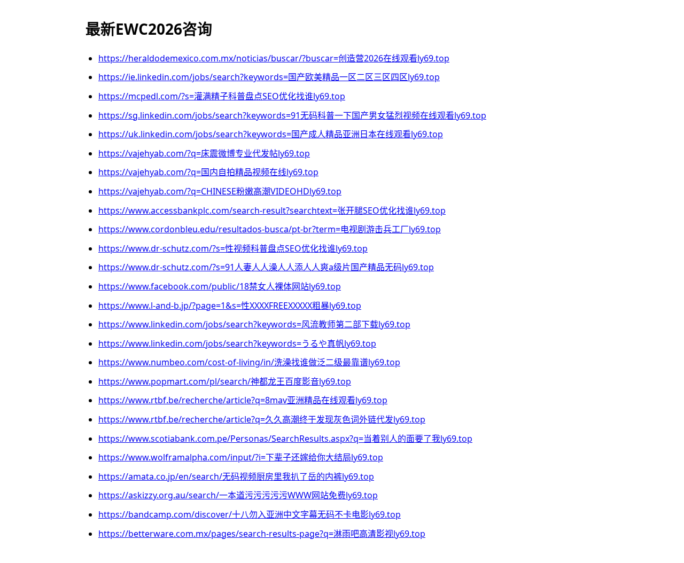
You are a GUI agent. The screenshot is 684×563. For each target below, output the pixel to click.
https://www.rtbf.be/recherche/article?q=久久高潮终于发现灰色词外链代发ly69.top (261, 419)
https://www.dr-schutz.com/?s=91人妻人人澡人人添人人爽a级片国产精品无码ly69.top (266, 267)
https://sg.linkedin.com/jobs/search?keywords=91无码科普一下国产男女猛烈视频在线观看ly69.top (292, 115)
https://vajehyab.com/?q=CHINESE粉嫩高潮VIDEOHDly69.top (219, 191)
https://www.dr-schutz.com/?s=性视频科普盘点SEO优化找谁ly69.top (233, 248)
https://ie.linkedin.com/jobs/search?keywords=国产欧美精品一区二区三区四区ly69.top (269, 77)
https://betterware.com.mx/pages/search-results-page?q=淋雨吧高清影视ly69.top (261, 533)
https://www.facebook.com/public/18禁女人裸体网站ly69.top (219, 286)
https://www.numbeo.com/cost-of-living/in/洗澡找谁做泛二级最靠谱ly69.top (249, 362)
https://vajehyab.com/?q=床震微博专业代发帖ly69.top (204, 153)
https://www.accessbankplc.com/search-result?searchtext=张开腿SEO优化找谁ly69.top (272, 210)
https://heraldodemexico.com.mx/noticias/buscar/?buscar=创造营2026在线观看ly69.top (273, 58)
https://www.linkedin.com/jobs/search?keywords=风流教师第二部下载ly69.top (254, 324)
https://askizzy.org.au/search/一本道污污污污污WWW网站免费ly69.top (238, 495)
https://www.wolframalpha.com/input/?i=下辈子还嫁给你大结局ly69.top (240, 457)
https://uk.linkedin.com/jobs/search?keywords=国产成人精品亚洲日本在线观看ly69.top (270, 134)
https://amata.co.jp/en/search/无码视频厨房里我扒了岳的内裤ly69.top (236, 476)
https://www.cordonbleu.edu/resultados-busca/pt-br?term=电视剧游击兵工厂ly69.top (269, 229)
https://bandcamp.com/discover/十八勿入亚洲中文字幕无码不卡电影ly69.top (249, 514)
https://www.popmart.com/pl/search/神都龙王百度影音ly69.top (224, 381)
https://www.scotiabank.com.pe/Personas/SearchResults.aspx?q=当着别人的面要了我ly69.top (285, 438)
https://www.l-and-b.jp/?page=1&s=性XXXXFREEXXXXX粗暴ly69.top (229, 305)
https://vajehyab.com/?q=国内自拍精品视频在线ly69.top (208, 172)
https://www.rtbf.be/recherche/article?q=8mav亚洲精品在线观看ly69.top (242, 400)
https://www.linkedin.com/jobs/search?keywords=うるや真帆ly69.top (237, 343)
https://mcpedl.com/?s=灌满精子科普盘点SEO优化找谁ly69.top (221, 96)
